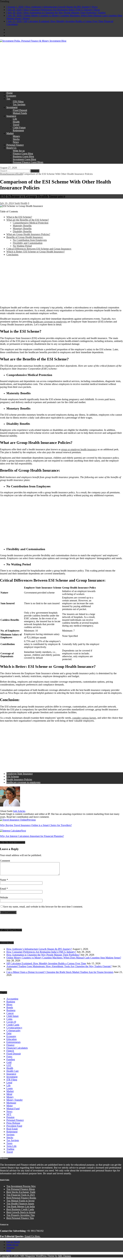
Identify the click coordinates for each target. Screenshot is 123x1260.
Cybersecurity (13, 1030)
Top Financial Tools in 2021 (20, 1195)
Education (11, 1039)
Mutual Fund (13, 1108)
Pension (10, 1117)
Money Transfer (14, 1100)
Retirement (18, 130)
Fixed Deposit (20, 110)
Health (16, 121)
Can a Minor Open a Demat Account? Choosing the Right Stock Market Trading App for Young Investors (59, 972)
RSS (8, 1250)
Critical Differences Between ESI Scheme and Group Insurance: (38, 248)
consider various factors (84, 717)
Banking (10, 1001)
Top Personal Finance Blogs (20, 1189)
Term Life (11, 1146)
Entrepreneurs (13, 1042)
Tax (8, 98)
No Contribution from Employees (30, 240)
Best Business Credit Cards (20, 1209)
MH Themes (64, 1256)
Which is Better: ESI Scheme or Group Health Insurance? (35, 251)
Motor (9, 1105)
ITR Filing (18, 101)
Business (10, 1010)
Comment (5, 860)
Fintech (10, 1050)
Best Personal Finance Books (21, 1197)
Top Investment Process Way (21, 1186)
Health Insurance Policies (19, 779)
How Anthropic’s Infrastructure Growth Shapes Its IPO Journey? (39, 949)
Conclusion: (12, 254)
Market (10, 133)
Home (9, 93)
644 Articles (19, 811)
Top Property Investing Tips (20, 1215)
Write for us (19, 150)
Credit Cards (12, 1024)
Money (16, 136)
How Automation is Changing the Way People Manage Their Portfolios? (43, 954)
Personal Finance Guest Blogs (28, 162)
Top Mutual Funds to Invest (20, 1200)
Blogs (9, 1004)
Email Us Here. (32, 1236)
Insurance (11, 116)
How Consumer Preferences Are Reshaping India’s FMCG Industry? (41, 951)
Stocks (16, 139)
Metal (9, 1094)
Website (4, 897)
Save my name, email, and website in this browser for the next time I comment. (43, 906)
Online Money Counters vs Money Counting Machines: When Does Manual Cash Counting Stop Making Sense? (63, 957)
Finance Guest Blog (23, 153)
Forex (9, 1056)
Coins (9, 1019)
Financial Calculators (17, 1047)
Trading (10, 1149)
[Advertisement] (61, 66)
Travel (16, 124)
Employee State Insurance (19, 773)
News (16, 142)
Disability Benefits (22, 231)
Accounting (12, 998)
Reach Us (11, 147)
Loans (9, 1088)
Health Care (12, 1071)
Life (15, 119)
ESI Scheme (12, 776)
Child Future (19, 127)
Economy (11, 95)
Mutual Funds (20, 113)
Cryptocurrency (14, 1027)
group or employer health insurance (79, 449)
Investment (11, 107)
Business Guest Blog (23, 156)
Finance (10, 1045)
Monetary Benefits (22, 228)
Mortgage (11, 1102)
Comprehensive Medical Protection (30, 222)
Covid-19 (11, 1021)
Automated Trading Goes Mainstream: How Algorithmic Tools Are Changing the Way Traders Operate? (59, 966)
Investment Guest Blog (24, 159)
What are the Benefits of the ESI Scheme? (27, 219)
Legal (9, 1082)
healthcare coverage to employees (50, 321)
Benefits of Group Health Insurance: (24, 237)
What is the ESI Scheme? (19, 217)
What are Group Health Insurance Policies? (28, 234)
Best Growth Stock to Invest (20, 1212)
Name (3, 879)
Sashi (17, 203)
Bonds (9, 1007)
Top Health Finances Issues (20, 1203)
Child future (12, 1016)
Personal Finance (15, 145)
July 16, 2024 (7, 203)
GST (8, 1065)
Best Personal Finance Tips (20, 1218)
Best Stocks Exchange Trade (20, 1192)
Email (3, 888)
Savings (10, 1134)
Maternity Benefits (22, 225)
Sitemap (10, 1247)
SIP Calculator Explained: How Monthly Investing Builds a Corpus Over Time (46, 963)
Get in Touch (13, 1241)
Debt (8, 1033)
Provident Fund (14, 1126)
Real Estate (12, 1128)
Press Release (13, 1123)
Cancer (10, 1013)
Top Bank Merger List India (20, 1206)
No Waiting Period (22, 245)
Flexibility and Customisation (27, 243)
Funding (10, 1059)
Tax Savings (19, 104)
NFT (8, 1114)
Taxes (9, 1143)
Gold (9, 1062)
